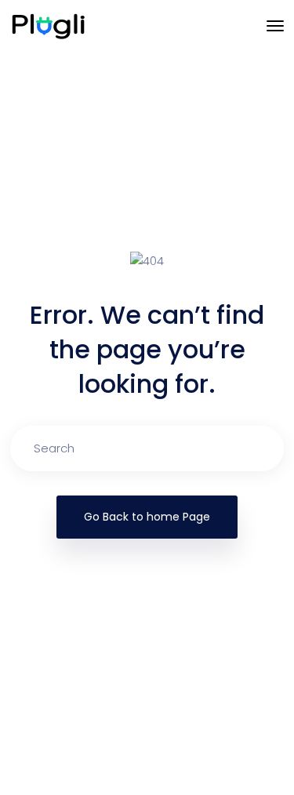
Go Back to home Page (147, 517)
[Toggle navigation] (275, 25)
